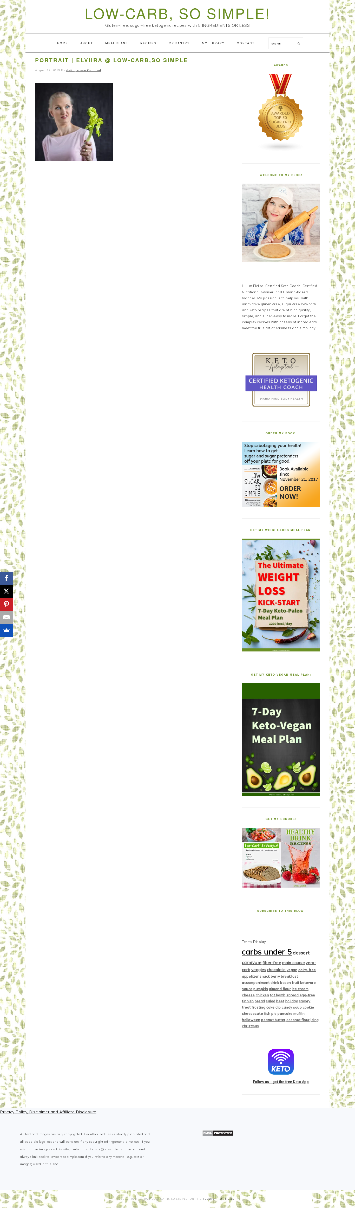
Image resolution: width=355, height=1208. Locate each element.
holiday (291, 1001)
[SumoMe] (6, 630)
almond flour (280, 989)
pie (274, 1013)
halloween (251, 1020)
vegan (292, 970)
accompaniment (256, 982)
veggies (258, 969)
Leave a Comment (88, 70)
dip (278, 1007)
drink (275, 982)
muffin (299, 1013)
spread (292, 995)
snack (265, 976)
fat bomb (278, 995)
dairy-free (307, 970)
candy (287, 1007)
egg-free (307, 995)
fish (267, 1013)
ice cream (300, 989)
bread (260, 1001)
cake (270, 1007)
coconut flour (298, 1020)
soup (297, 1007)
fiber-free (271, 962)
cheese (248, 995)
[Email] (6, 617)
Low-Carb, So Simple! (178, 13)
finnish (248, 1001)
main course (293, 962)
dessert (301, 953)
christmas (250, 1026)
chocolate (276, 969)
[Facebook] (6, 578)
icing (315, 1020)
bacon (285, 982)
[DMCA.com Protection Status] (218, 1134)
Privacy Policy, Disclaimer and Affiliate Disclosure (48, 1111)
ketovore (308, 982)
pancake (285, 1013)
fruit (295, 982)
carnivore (252, 962)
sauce (247, 989)
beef (280, 1001)
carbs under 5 (267, 951)
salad (270, 1001)
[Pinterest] (6, 604)
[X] (6, 591)
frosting (258, 1007)
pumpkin (260, 989)
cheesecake (252, 1013)
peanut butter (273, 1020)
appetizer (250, 976)
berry (275, 976)
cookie (308, 1007)
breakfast (289, 976)
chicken (262, 995)
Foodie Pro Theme (218, 1198)
